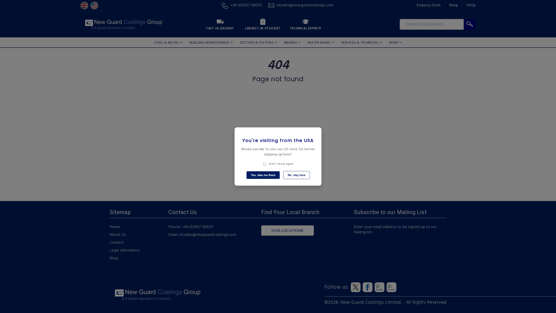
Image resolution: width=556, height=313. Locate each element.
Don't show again (281, 163)
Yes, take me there (263, 175)
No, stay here (296, 175)
